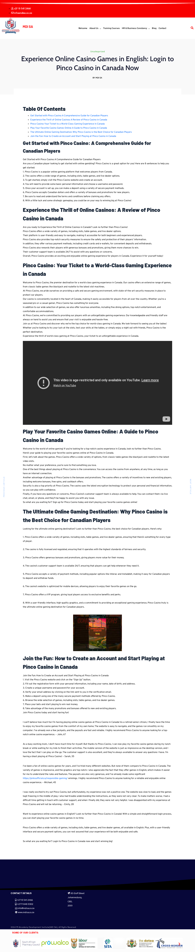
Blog (154, 28)
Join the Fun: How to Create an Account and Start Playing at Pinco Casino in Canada (73, 136)
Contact (162, 28)
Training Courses (111, 28)
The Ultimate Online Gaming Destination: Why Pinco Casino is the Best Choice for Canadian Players (81, 132)
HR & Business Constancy (134, 28)
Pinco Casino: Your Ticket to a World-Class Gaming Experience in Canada (67, 124)
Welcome (82, 28)
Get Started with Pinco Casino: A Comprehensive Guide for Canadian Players (69, 115)
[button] (16, 944)
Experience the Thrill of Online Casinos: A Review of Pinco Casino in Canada (68, 119)
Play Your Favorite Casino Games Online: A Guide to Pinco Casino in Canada (68, 128)
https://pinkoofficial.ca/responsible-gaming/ (45, 778)
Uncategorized (97, 51)
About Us (93, 28)
